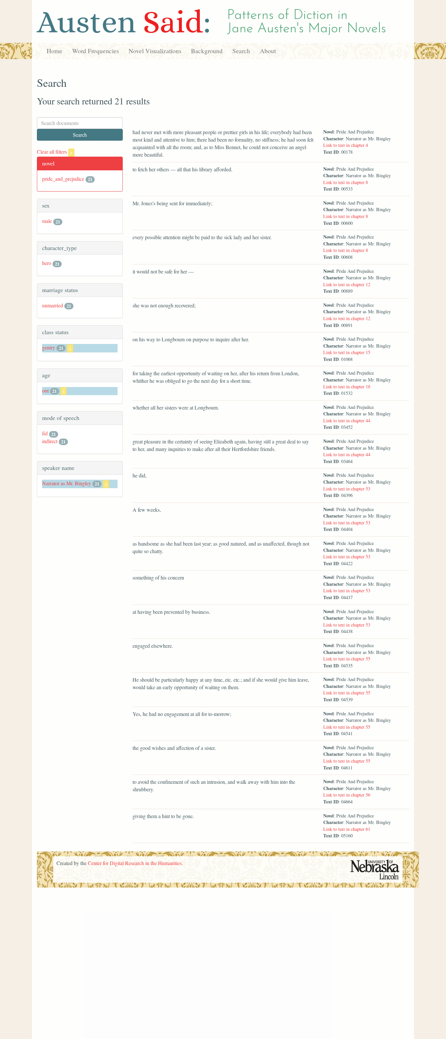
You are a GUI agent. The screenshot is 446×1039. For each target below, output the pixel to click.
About (268, 51)
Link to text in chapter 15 (346, 352)
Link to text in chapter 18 (346, 386)
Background (207, 51)
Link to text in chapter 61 (346, 829)
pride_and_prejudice (63, 178)
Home (54, 51)
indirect (49, 441)
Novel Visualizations (155, 51)
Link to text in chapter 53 (346, 489)
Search (241, 51)
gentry (48, 347)
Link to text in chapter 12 (346, 284)
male (47, 220)
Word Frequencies (95, 51)
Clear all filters (54, 151)
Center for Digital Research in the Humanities (135, 863)
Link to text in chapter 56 (346, 795)
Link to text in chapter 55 (346, 659)
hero (46, 262)
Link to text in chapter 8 (345, 182)
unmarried (52, 305)
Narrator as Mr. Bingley (66, 483)
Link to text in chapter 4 (345, 145)
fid (45, 433)
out (45, 390)
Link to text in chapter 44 (346, 420)
